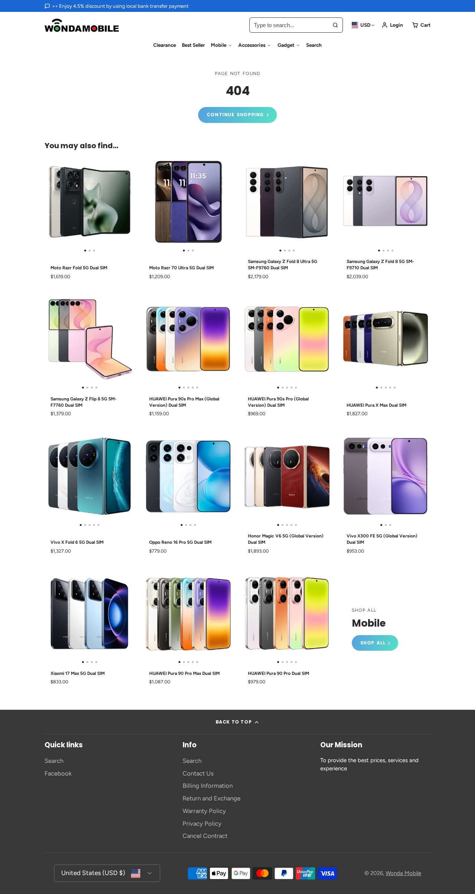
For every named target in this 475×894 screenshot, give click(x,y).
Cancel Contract (205, 835)
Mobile (218, 45)
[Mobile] (375, 629)
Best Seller (193, 45)
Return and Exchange (211, 798)
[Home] (82, 25)
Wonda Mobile (403, 873)
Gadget (286, 45)
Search (314, 45)
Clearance (164, 45)
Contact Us (198, 773)
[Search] (335, 25)
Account (392, 25)
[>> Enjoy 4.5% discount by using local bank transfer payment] (117, 6)
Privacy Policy (202, 823)
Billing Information (208, 785)
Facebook (58, 773)
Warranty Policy (204, 811)
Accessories (251, 45)
